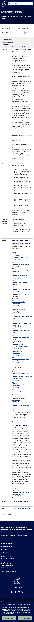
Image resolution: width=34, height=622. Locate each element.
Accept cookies (9, 618)
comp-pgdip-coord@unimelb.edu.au (17, 46)
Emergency (4, 601)
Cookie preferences (25, 618)
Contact (3, 552)
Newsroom (4, 549)
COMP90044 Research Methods (20, 264)
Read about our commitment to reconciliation (14, 535)
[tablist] (20, 3)
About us (3, 540)
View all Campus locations (8, 571)
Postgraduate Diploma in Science (21, 508)
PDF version (10, 514)
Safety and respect (6, 546)
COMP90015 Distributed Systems (21, 289)
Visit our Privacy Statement (23, 612)
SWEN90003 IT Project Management (22, 270)
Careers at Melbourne (7, 543)
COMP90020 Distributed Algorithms (21, 366)
